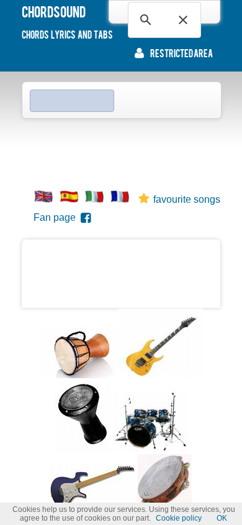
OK (222, 518)
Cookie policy (179, 518)
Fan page (57, 217)
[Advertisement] (121, 149)
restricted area (181, 52)
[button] (183, 19)
